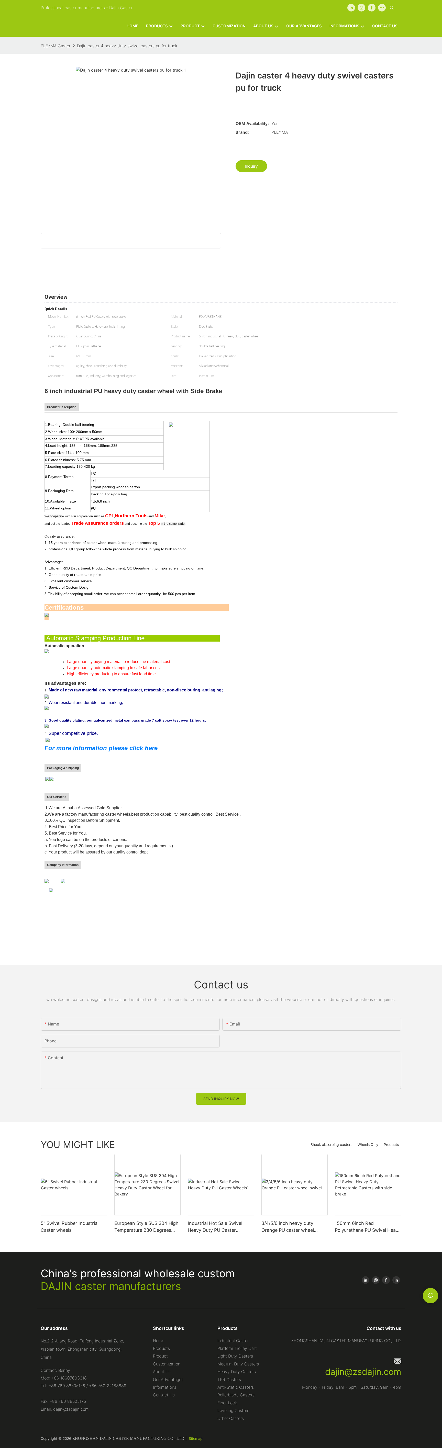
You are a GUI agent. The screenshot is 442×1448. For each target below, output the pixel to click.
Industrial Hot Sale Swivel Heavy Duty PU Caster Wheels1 (215, 1227)
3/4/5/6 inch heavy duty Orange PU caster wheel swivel (287, 1227)
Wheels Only (368, 1144)
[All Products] (63, 881)
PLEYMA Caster (55, 45)
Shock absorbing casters (331, 1144)
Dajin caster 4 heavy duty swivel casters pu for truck (127, 45)
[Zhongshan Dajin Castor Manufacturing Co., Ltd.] (47, 881)
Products (391, 1144)
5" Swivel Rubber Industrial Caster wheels (69, 1227)
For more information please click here (101, 748)
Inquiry (251, 166)
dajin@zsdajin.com (363, 1371)
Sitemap (196, 1438)
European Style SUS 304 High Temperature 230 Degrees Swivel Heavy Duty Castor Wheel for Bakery (146, 1227)
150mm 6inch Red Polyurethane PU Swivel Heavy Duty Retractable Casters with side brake (368, 1227)
